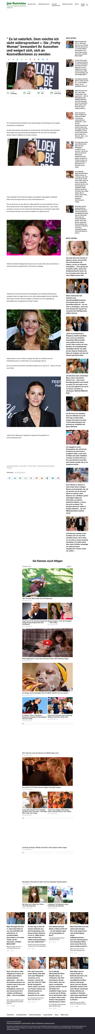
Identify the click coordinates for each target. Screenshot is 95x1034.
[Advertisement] (47, 24)
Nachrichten (32, 4)
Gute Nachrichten (16, 3)
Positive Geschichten (56, 4)
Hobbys (10, 468)
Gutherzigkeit (32, 466)
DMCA (33, 1023)
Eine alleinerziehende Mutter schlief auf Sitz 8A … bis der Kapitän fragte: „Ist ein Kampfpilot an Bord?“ (81, 82)
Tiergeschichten (67, 4)
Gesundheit (23, 466)
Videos (77, 4)
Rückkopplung (40, 1023)
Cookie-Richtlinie (26, 1023)
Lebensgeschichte (44, 4)
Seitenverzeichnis (50, 1023)
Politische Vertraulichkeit (14, 1023)
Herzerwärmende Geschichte (46, 466)
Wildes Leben (83, 4)
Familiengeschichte (13, 466)
